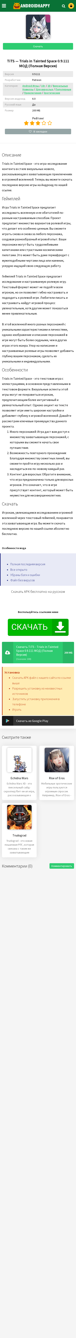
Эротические (52, 93)
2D (49, 86)
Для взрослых (44, 89)
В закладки (40, 131)
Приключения (33, 93)
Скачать (38, 46)
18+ (43, 86)
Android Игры (30, 86)
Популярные (63, 89)
